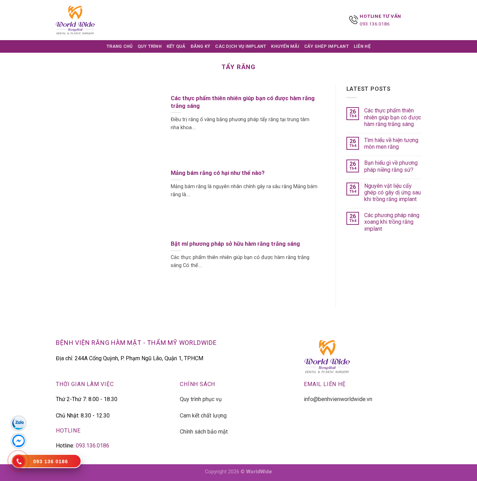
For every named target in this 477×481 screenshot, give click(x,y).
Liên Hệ (362, 46)
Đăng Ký (201, 46)
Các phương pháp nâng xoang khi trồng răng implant (391, 222)
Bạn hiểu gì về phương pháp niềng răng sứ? (391, 166)
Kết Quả (176, 46)
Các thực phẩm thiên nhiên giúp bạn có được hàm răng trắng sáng (392, 117)
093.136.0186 (375, 24)
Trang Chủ (119, 46)
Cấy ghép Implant (326, 46)
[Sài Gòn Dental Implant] (75, 20)
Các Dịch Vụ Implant (240, 46)
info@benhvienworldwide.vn (338, 399)
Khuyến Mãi (285, 46)
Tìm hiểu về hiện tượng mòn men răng (391, 143)
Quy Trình (150, 46)
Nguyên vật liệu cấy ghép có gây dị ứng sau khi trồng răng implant (392, 192)
